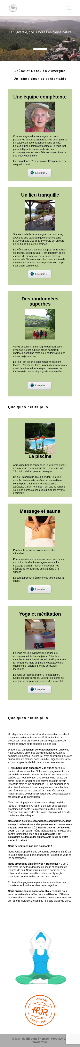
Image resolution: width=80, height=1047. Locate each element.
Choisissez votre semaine (38, 49)
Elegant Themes (37, 1038)
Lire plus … (41, 172)
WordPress (40, 1042)
